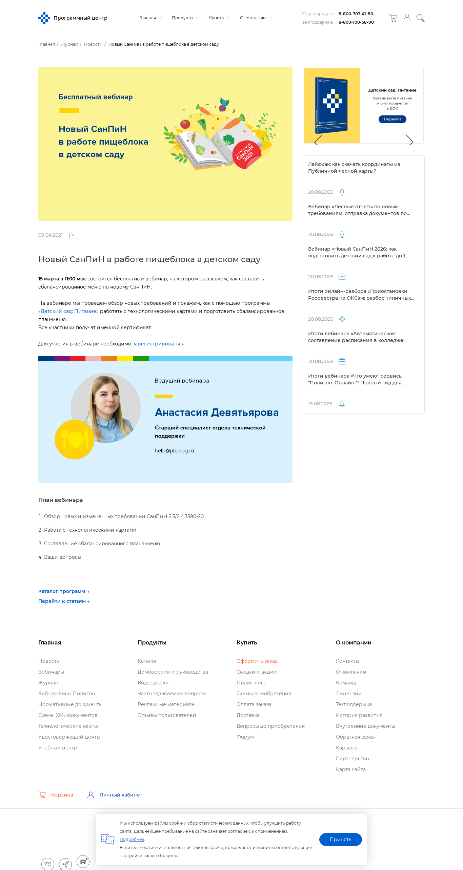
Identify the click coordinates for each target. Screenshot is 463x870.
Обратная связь (355, 737)
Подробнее (132, 839)
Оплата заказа (254, 704)
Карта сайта (351, 769)
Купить (217, 17)
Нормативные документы (70, 704)
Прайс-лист (251, 683)
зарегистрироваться (158, 344)
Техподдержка (354, 704)
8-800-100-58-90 (356, 22)
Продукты (183, 17)
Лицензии (349, 694)
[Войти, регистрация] (407, 18)
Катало (147, 661)
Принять (340, 839)
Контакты (347, 661)
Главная (148, 17)
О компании (253, 17)
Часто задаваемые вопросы (172, 694)
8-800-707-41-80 (356, 13)
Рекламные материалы (167, 704)
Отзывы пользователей (167, 715)
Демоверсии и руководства (173, 672)
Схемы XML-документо (68, 715)
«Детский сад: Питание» (68, 311)
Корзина (62, 795)
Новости (49, 661)
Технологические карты (68, 726)
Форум (245, 737)
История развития (359, 715)
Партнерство (352, 759)
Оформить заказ (257, 661)
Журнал (48, 683)
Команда (347, 683)
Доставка (248, 715)
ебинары (51, 672)
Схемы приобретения (264, 694)
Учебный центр (57, 748)
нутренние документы (365, 726)
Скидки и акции (257, 672)
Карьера (346, 748)
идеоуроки (153, 683)
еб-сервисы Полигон (66, 694)
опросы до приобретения (271, 726)
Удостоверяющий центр (69, 737)
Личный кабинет (121, 795)
